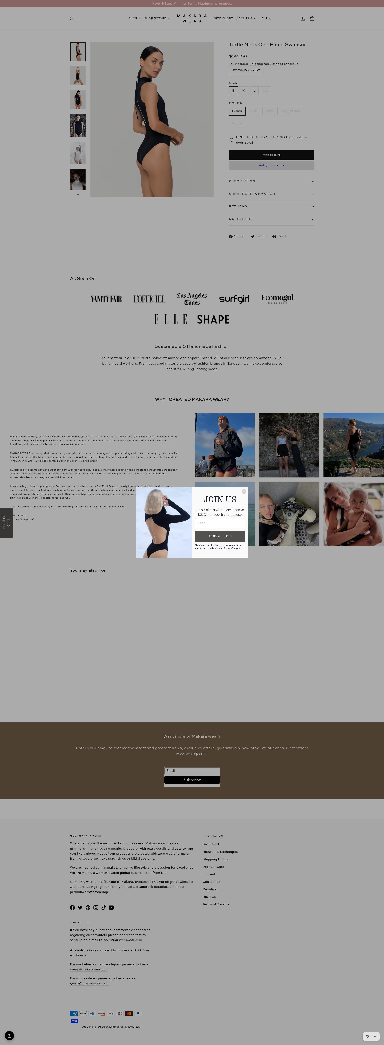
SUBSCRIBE (220, 536)
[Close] (244, 491)
